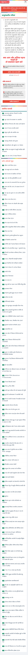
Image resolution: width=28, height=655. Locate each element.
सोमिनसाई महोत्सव (8, 301)
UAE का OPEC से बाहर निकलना (12, 156)
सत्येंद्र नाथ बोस (7, 297)
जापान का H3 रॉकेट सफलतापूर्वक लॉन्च (14, 606)
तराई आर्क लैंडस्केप (8, 477)
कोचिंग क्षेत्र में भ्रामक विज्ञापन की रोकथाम (14, 244)
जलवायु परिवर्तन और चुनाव (10, 141)
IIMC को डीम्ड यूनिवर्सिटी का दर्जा (12, 178)
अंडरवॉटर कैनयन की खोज (10, 405)
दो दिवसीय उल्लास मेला (9, 239)
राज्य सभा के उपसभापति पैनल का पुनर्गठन (14, 182)
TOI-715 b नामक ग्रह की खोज (12, 570)
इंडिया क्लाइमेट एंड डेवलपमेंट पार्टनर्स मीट (14, 481)
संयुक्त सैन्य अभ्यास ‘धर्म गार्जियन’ (12, 468)
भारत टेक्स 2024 (8, 218)
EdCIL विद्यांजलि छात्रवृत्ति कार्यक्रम (12, 259)
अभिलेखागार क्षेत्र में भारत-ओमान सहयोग (14, 426)
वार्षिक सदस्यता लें (14, 101)
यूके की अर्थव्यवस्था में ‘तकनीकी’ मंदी (13, 394)
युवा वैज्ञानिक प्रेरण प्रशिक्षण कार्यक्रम (12, 263)
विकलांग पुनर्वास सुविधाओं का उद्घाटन (13, 235)
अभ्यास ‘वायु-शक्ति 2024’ (10, 517)
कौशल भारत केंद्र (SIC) (9, 199)
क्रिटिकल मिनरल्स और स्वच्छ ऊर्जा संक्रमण (14, 124)
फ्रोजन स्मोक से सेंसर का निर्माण (11, 602)
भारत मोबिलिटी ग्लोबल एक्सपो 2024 (13, 316)
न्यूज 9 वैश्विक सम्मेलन (9, 214)
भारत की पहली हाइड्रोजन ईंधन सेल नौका (14, 473)
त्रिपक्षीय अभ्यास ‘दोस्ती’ (9, 464)
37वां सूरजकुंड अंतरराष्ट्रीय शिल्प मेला (13, 305)
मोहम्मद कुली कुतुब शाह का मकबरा (12, 293)
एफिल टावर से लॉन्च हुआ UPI (11, 409)
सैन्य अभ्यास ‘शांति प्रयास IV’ (11, 460)
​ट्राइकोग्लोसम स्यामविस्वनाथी (11, 580)
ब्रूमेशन (5, 496)
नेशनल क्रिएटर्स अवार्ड (9, 382)
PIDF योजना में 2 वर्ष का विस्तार (12, 267)
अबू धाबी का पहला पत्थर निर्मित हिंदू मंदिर (14, 284)
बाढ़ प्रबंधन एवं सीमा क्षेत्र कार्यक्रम (12, 492)
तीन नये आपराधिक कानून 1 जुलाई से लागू (14, 248)
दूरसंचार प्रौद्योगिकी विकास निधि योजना (13, 629)
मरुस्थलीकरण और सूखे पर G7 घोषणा (13, 145)
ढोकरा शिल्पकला (8, 276)
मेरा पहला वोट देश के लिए (10, 222)
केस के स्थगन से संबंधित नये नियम (12, 174)
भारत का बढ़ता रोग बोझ (9, 136)
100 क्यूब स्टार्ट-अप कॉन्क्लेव (10, 169)
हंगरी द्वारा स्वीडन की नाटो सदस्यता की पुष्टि (14, 390)
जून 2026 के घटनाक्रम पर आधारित (12, 119)
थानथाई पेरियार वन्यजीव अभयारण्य (12, 507)
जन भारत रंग (7, 280)
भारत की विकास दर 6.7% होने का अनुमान (14, 646)
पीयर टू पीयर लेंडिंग (8, 386)
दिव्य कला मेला (7, 231)
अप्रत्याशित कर (7, 329)
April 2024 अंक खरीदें (14, 72)
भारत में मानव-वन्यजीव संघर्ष (10, 128)
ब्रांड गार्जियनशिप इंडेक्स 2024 (11, 650)
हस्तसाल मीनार (7, 288)
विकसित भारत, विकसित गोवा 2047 (13, 320)
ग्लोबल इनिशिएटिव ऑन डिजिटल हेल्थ (13, 528)
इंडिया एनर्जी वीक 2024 (9, 165)
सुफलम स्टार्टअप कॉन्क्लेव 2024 (11, 325)
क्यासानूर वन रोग (8, 597)
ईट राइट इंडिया (7, 365)
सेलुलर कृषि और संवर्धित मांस (11, 132)
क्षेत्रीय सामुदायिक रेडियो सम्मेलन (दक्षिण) (14, 227)
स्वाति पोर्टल (7, 271)
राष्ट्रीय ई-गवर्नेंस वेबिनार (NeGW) (12, 210)
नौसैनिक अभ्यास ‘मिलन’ (10, 456)
